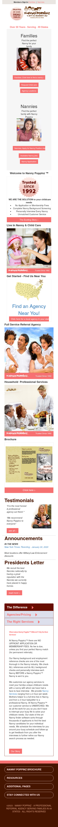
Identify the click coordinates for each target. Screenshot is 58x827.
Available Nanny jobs (29, 155)
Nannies (40, 2)
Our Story (15, 751)
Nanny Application (29, 161)
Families (31, 2)
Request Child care (29, 85)
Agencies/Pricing (19, 614)
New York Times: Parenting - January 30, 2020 (26, 546)
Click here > (29, 490)
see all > (13, 530)
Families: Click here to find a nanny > (29, 77)
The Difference (17, 607)
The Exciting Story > (29, 219)
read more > (14, 592)
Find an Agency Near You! (29, 309)
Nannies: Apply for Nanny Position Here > (29, 148)
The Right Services (20, 621)
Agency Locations (29, 90)
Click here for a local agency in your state (30, 318)
